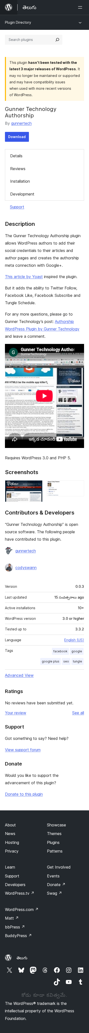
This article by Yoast (24, 276)
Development (22, 194)
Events (53, 875)
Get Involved (59, 867)
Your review (15, 712)
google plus (50, 661)
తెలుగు (22, 957)
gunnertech (21, 123)
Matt (12, 918)
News (10, 833)
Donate (56, 884)
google (76, 651)
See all (78, 712)
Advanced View (19, 675)
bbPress (15, 927)
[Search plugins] (57, 40)
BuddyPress (18, 935)
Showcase (56, 824)
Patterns (55, 851)
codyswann (26, 567)
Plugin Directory (18, 22)
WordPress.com (22, 909)
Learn (10, 867)
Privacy (12, 851)
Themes (54, 833)
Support (17, 206)
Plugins (53, 842)
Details (16, 155)
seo (66, 661)
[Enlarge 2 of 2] (77, 486)
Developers (15, 884)
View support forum (23, 749)
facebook (60, 651)
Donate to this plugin (24, 794)
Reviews (17, 168)
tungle (77, 661)
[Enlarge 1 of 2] (35, 486)
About (10, 824)
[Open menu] (81, 7)
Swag (54, 893)
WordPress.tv (19, 893)
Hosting (12, 842)
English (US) (74, 640)
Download (17, 137)
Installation (20, 181)
